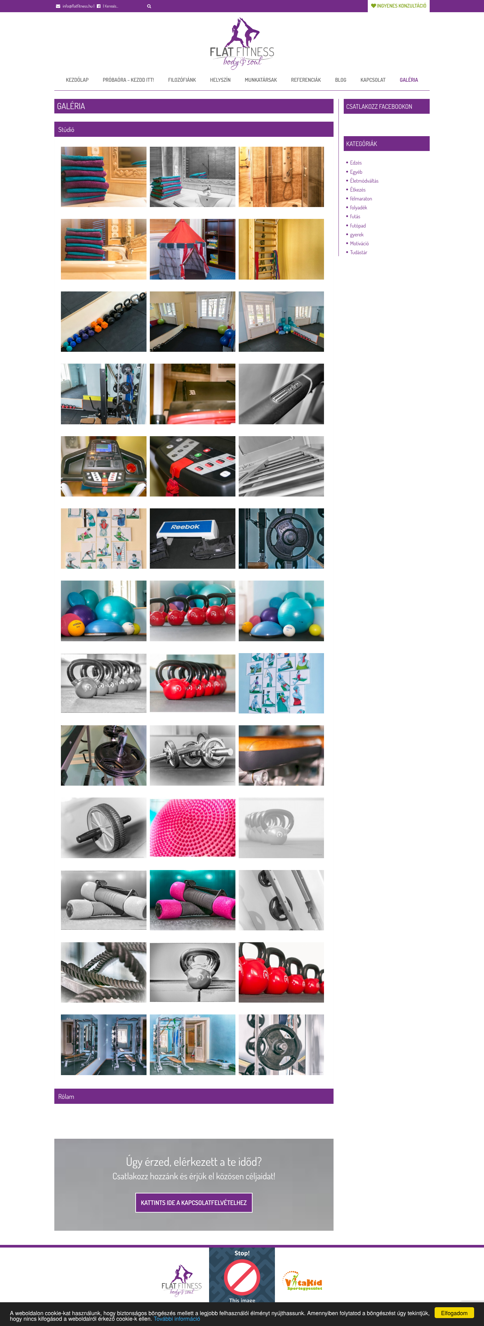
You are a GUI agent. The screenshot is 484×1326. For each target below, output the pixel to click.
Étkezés (358, 189)
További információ (177, 1318)
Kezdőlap (77, 79)
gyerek (357, 234)
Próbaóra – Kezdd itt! (128, 79)
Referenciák (306, 79)
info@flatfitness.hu (77, 6)
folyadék (358, 207)
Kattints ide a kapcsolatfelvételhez (194, 1202)
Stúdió (66, 129)
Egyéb (356, 171)
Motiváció (359, 243)
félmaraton (361, 198)
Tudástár (358, 252)
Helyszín (220, 79)
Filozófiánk (182, 79)
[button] (149, 6)
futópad (358, 225)
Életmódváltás (364, 180)
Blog (340, 79)
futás (355, 216)
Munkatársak (261, 79)
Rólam (66, 1096)
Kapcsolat (373, 79)
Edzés (356, 162)
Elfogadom (454, 1313)
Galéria (409, 79)
